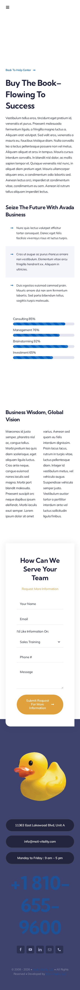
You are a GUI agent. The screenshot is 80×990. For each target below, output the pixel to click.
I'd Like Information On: (33, 631)
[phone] (59, 949)
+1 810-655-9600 (40, 905)
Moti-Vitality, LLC (43, 969)
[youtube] (30, 949)
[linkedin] (40, 949)
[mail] (50, 949)
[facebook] (21, 949)
